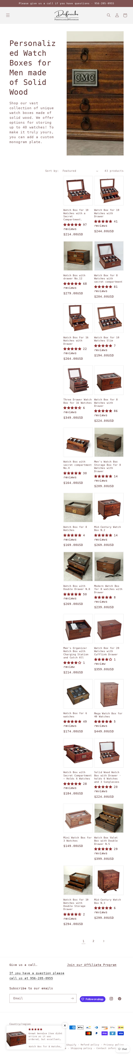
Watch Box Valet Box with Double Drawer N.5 (106, 840)
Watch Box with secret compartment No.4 (77, 464)
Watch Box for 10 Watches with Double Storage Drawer (76, 904)
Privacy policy (114, 1044)
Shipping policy (81, 1048)
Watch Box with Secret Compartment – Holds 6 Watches (77, 775)
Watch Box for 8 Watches (75, 529)
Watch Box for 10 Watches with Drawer (106, 213)
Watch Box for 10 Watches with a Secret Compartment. (76, 215)
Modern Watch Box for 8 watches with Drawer (108, 589)
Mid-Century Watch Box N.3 (107, 901)
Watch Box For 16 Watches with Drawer (76, 340)
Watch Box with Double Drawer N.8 (76, 588)
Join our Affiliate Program (91, 965)
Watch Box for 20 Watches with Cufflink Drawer (106, 651)
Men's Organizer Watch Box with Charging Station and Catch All (76, 653)
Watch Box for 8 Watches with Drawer (106, 402)
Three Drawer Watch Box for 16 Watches (77, 401)
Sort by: (52, 170)
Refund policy (90, 1044)
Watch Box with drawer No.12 (74, 277)
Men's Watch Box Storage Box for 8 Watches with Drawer (107, 466)
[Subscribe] (72, 998)
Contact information (110, 1048)
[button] (8, 15)
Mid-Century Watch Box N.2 (107, 529)
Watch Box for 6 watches (75, 715)
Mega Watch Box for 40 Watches (108, 715)
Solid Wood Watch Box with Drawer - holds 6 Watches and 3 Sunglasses (107, 777)
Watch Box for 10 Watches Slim (106, 339)
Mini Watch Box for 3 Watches (77, 839)
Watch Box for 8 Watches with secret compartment (108, 278)
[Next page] (104, 941)
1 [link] (84, 941)
